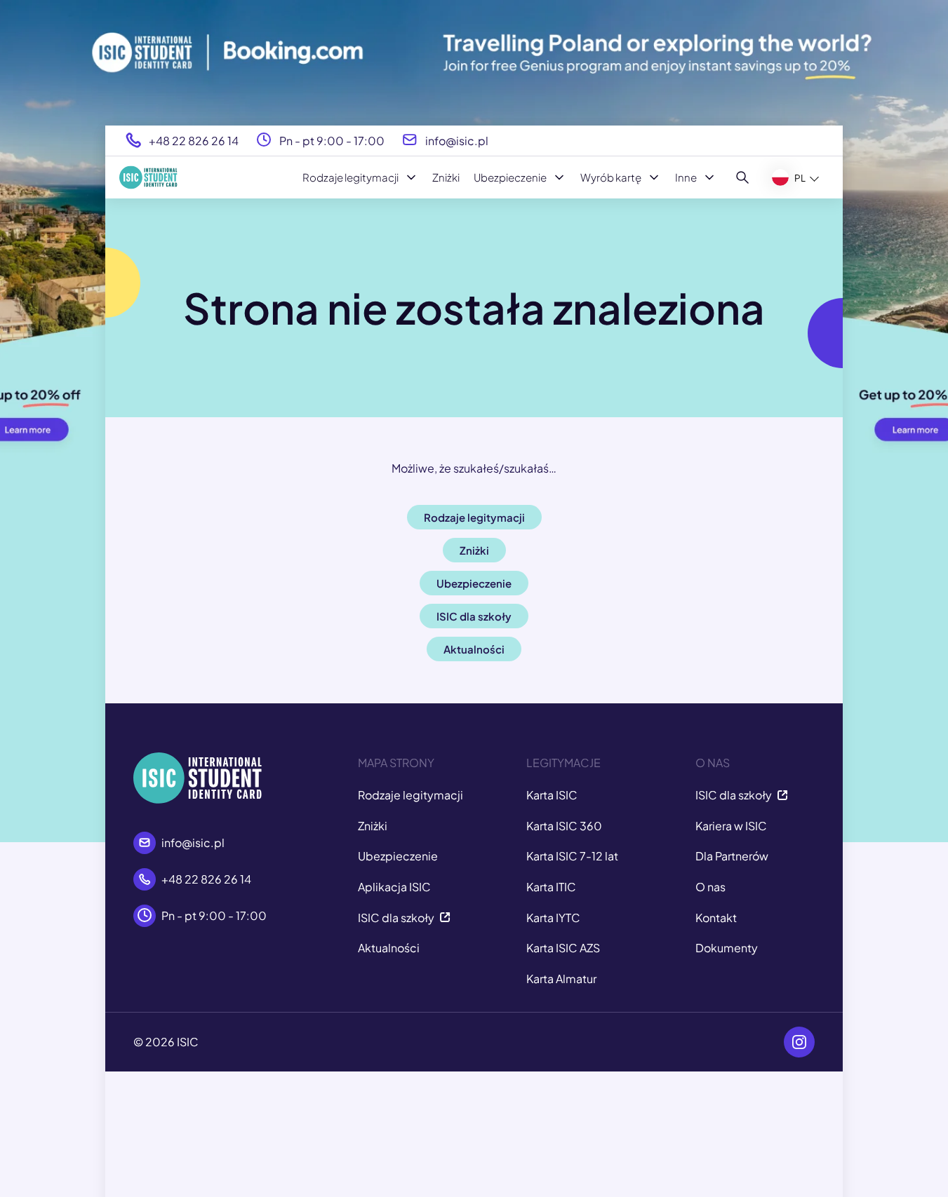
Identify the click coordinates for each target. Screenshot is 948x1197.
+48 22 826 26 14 (194, 140)
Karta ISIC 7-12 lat (572, 855)
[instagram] (799, 1042)
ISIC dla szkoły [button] (474, 616)
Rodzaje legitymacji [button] (474, 517)
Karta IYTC (553, 917)
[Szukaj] (743, 177)
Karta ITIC (551, 886)
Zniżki (446, 177)
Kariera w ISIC (731, 825)
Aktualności (389, 947)
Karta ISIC (552, 794)
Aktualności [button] (474, 649)
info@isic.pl (456, 140)
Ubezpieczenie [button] (474, 583)
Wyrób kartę (610, 177)
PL (800, 177)
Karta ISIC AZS (563, 947)
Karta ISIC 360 (564, 825)
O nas (710, 886)
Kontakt (716, 917)
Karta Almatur (561, 978)
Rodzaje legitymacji (350, 177)
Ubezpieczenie (510, 177)
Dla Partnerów (731, 855)
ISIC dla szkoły (396, 917)
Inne (686, 177)
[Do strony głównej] (148, 177)
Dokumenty (726, 947)
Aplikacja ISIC (394, 886)
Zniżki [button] (474, 550)
